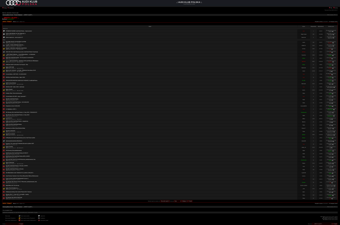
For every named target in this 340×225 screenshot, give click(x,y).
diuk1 (304, 191)
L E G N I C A (9, 118)
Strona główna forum (8, 15)
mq (330, 71)
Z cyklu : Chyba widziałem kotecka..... (15, 45)
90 (19, 46)
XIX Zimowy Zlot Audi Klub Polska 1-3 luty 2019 (17, 115)
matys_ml (304, 147)
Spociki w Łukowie (10, 134)
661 (18, 71)
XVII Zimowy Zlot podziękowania (14, 150)
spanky (330, 144)
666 (18, 90)
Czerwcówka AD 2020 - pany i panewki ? (16, 96)
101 (18, 49)
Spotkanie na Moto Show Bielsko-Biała (15, 128)
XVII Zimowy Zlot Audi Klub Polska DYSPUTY (17, 153)
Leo (304, 31)
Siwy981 (330, 163)
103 (22, 49)
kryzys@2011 (330, 87)
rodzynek (330, 46)
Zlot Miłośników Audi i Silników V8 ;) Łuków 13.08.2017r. (19, 172)
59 (17, 119)
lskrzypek (330, 34)
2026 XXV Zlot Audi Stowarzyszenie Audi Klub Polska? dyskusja (22, 51)
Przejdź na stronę (318, 21)
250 (22, 55)
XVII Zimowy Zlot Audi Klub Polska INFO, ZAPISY (18, 156)
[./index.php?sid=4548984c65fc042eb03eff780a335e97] (21, 5)
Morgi (330, 93)
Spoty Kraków (9, 146)
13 (329, 21)
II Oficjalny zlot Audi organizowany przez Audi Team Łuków (20, 137)
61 (20, 119)
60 (19, 119)
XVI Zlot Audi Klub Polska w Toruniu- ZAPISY (17, 165)
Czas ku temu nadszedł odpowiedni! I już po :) (17, 178)
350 (20, 68)
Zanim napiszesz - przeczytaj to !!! (14, 37)
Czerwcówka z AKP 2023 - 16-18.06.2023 (16, 74)
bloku (303, 58)
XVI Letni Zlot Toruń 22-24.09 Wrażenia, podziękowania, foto (20, 159)
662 (20, 71)
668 (22, 90)
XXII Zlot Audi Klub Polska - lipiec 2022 (15, 77)
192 (22, 135)
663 (22, 71)
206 (22, 84)
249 (20, 55)
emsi (304, 166)
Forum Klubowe (18, 15)
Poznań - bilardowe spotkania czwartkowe (16, 48)
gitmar (303, 134)
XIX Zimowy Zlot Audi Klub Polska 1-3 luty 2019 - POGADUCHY (21, 112)
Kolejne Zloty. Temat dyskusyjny (14, 93)
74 (20, 189)
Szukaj (336, 7)
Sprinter (330, 42)
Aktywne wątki (15, 12)
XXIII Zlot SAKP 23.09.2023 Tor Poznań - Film (17, 64)
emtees (330, 189)
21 (17, 34)
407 (22, 147)
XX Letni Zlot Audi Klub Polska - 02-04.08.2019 (17, 102)
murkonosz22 (330, 131)
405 (18, 147)
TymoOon (304, 55)
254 (18, 163)
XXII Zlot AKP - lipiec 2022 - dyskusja (15, 86)
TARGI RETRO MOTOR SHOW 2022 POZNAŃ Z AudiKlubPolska (21, 80)
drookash (330, 170)
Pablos (303, 163)
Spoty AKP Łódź (10, 67)
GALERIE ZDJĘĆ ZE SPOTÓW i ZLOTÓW (16, 41)
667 (20, 90)
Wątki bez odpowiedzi (7, 12)
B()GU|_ (330, 151)
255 (20, 163)
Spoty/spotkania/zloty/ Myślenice (14, 141)
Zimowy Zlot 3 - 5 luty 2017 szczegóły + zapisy (17, 194)
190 (18, 135)
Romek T (304, 128)
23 (20, 34)
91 (20, 46)
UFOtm (303, 51)
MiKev (330, 84)
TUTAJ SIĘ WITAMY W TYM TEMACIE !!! (16, 33)
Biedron (303, 121)
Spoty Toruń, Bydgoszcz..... (12, 188)
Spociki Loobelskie (10, 130)
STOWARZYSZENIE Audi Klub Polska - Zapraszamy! (19, 31)
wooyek (330, 112)
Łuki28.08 (304, 172)
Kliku (330, 100)
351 (22, 68)
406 (20, 147)
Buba (304, 93)
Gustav (330, 55)
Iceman (303, 48)
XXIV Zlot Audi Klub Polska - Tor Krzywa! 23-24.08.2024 (19, 57)
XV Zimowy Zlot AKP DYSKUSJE (14, 197)
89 (17, 46)
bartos (303, 90)
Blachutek (304, 83)
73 (19, 189)
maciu (303, 42)
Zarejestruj (11, 7)
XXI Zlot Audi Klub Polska (12, 99)
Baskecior (304, 37)
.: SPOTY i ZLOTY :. (28, 15)
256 (22, 163)
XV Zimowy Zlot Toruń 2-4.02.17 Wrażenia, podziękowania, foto (21, 181)
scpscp (303, 175)
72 (17, 189)
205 (20, 84)
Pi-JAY (330, 77)
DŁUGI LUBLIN (303, 185)
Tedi (330, 119)
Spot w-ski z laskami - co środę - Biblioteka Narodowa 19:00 (21, 70)
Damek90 (304, 140)
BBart (304, 118)
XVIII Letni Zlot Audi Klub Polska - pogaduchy (17, 121)
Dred (330, 90)
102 (20, 49)
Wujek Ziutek (304, 34)
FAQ (331, 7)
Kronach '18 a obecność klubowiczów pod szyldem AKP (20, 143)
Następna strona (334, 21)
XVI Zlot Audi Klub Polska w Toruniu (14, 169)
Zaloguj (5, 7)
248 (18, 55)
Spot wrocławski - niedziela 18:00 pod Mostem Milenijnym (24, 60)
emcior (330, 31)
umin (304, 188)
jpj (330, 147)
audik (330, 166)
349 (18, 68)
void (330, 122)
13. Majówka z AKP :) (11, 109)
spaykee (330, 179)
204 (18, 84)
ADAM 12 (304, 45)
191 (20, 135)
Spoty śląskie (9, 89)
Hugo (304, 131)
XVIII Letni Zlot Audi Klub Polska (14, 124)
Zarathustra (330, 109)
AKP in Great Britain (11, 83)
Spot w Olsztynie (10, 162)
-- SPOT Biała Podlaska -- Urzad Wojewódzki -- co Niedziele (20, 54)
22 (19, 34)
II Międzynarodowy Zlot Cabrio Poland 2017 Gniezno (19, 191)
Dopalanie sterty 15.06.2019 (13, 106)
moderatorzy (11, 19)
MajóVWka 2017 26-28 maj (12, 185)
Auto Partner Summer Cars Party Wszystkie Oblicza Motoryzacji (22, 176)
